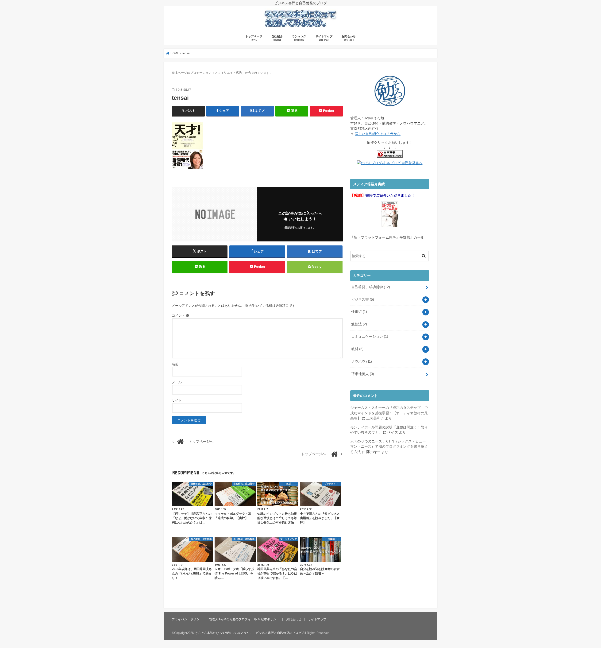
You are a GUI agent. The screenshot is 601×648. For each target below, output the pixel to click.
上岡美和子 (375, 418)
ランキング (299, 38)
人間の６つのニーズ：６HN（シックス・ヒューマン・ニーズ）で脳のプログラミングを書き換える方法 (389, 446)
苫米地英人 (362, 374)
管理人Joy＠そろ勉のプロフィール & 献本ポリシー (244, 619)
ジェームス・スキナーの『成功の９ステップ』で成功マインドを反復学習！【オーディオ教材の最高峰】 (389, 413)
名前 (175, 364)
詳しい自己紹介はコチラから (378, 134)
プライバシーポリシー (187, 619)
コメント (180, 315)
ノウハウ (361, 361)
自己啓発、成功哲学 (370, 287)
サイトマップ (324, 38)
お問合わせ (349, 38)
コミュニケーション (369, 336)
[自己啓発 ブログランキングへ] (390, 158)
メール (177, 382)
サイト (177, 400)
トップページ (253, 38)
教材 (357, 349)
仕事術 (359, 312)
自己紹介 (277, 38)
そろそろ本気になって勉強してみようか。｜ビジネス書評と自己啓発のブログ (248, 633)
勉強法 (359, 324)
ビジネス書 (362, 299)
